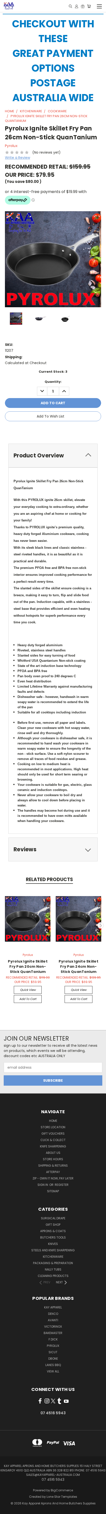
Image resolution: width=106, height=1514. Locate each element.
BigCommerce (62, 1490)
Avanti (53, 1320)
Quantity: (53, 381)
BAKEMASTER (53, 1333)
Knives (53, 1244)
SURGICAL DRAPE (53, 1218)
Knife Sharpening (53, 1146)
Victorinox (53, 1326)
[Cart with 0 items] (88, 6)
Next (100, 925)
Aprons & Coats (53, 1231)
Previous (5, 925)
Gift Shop (53, 1225)
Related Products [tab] (49, 879)
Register (62, 1185)
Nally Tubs (53, 1269)
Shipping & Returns (53, 1165)
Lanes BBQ (53, 1365)
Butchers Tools (53, 1237)
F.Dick (53, 1339)
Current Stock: (53, 371)
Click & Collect (53, 1140)
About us (53, 1153)
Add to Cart (27, 999)
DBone (53, 1358)
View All (53, 1371)
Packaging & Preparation (53, 1263)
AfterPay (53, 1172)
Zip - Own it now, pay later (53, 1178)
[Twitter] (61, 430)
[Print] (53, 430)
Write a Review (17, 157)
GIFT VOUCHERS (53, 1133)
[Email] (45, 430)
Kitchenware (53, 1257)
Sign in (43, 1185)
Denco (53, 1314)
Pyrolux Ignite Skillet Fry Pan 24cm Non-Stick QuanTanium (78, 966)
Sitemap (53, 1191)
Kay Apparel (53, 1307)
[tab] (53, 455)
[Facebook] (37, 430)
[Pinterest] (70, 430)
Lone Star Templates (62, 1497)
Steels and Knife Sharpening (53, 1250)
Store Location (53, 1127)
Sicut (53, 1352)
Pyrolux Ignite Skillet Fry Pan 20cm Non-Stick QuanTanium (28, 966)
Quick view (28, 990)
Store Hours (53, 1159)
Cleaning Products (53, 1276)
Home (53, 1121)
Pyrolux (53, 1346)
